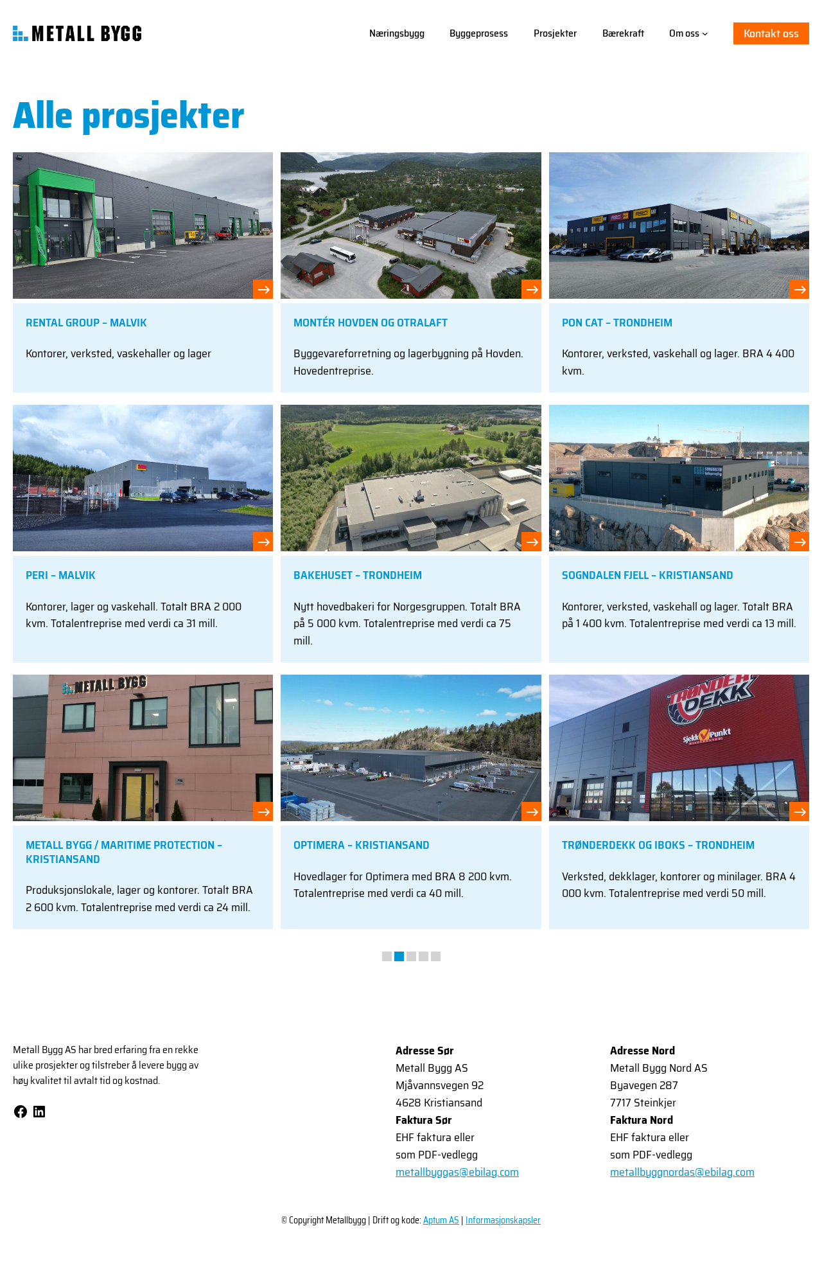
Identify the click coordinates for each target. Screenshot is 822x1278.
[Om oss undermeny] (705, 33)
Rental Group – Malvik (86, 323)
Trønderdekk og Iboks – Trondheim (658, 846)
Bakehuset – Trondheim (357, 576)
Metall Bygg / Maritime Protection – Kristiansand (124, 852)
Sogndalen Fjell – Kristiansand (647, 576)
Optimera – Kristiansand (361, 846)
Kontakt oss (771, 33)
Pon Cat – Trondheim (617, 323)
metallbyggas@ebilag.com (457, 1172)
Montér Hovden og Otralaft (370, 323)
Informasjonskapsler (503, 1220)
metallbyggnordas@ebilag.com (682, 1172)
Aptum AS (441, 1220)
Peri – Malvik (61, 576)
